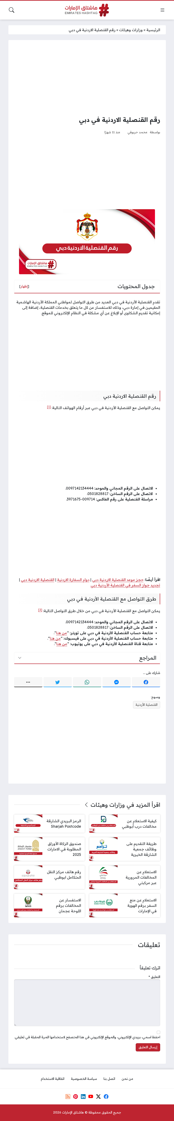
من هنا (61, 633)
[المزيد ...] (28, 682)
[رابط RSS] (68, 1096)
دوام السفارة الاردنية (73, 579)
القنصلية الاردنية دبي (37, 579)
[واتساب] (87, 682)
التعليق (154, 977)
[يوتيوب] (91, 1096)
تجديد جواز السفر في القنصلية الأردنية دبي (125, 585)
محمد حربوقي (137, 132)
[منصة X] (98, 1096)
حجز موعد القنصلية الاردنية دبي (118, 579)
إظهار (24, 286)
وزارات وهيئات (131, 30)
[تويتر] (58, 682)
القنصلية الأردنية (146, 705)
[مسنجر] (116, 682)
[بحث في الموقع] (11, 10)
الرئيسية (153, 30)
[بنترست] (75, 1096)
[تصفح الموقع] (162, 10)
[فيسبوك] (146, 682)
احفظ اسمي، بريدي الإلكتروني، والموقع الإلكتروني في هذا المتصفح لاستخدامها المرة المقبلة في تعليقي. (87, 1037)
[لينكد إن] (83, 1096)
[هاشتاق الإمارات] (87, 10)
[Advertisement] (87, 77)
